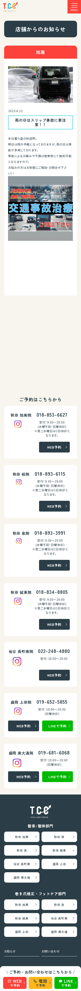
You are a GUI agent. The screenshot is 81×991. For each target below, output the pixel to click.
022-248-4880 (54, 650)
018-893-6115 (50, 473)
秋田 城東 (59, 850)
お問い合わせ (51, 951)
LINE (67, 982)
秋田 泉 (22, 850)
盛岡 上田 (59, 864)
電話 (41, 982)
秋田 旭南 (21, 837)
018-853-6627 (52, 414)
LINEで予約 (57, 725)
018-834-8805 (52, 591)
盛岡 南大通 (22, 877)
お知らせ (10, 951)
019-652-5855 (52, 701)
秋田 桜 (59, 837)
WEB (16, 982)
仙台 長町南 (22, 864)
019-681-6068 (54, 752)
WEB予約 (54, 447)
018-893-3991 (50, 532)
